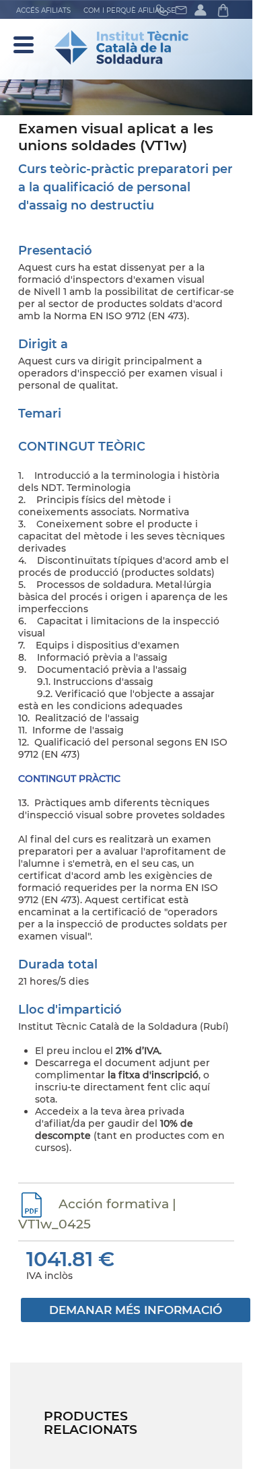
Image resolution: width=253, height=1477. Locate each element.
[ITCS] (126, 47)
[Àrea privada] (204, 10)
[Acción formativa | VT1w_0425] (33, 1204)
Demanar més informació (135, 1310)
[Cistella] (229, 10)
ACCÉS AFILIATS (43, 10)
